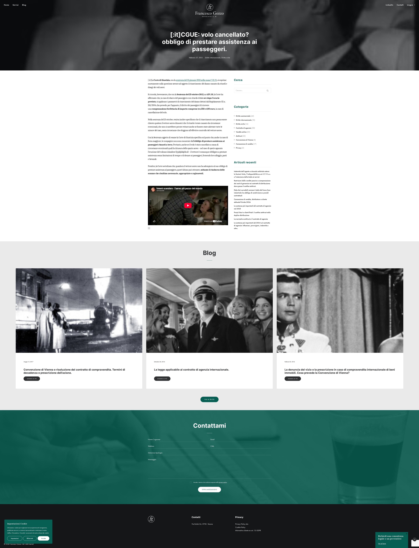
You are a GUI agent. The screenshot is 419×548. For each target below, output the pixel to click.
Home (6, 5)
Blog (24, 5)
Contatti (400, 5)
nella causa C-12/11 (208, 80)
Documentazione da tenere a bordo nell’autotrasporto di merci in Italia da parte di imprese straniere (75, 371)
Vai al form (382, 543)
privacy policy (223, 482)
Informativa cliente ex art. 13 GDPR (248, 530)
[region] (28, 532)
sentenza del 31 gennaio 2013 (188, 80)
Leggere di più (32, 378)
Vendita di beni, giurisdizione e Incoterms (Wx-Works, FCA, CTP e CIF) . (200, 369)
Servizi (16, 5)
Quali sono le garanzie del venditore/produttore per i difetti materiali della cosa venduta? (335, 371)
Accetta (43, 538)
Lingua (410, 5)
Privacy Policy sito (241, 524)
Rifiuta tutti (30, 538)
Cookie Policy (240, 527)
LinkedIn (389, 5)
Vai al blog (209, 399)
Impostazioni (15, 538)
